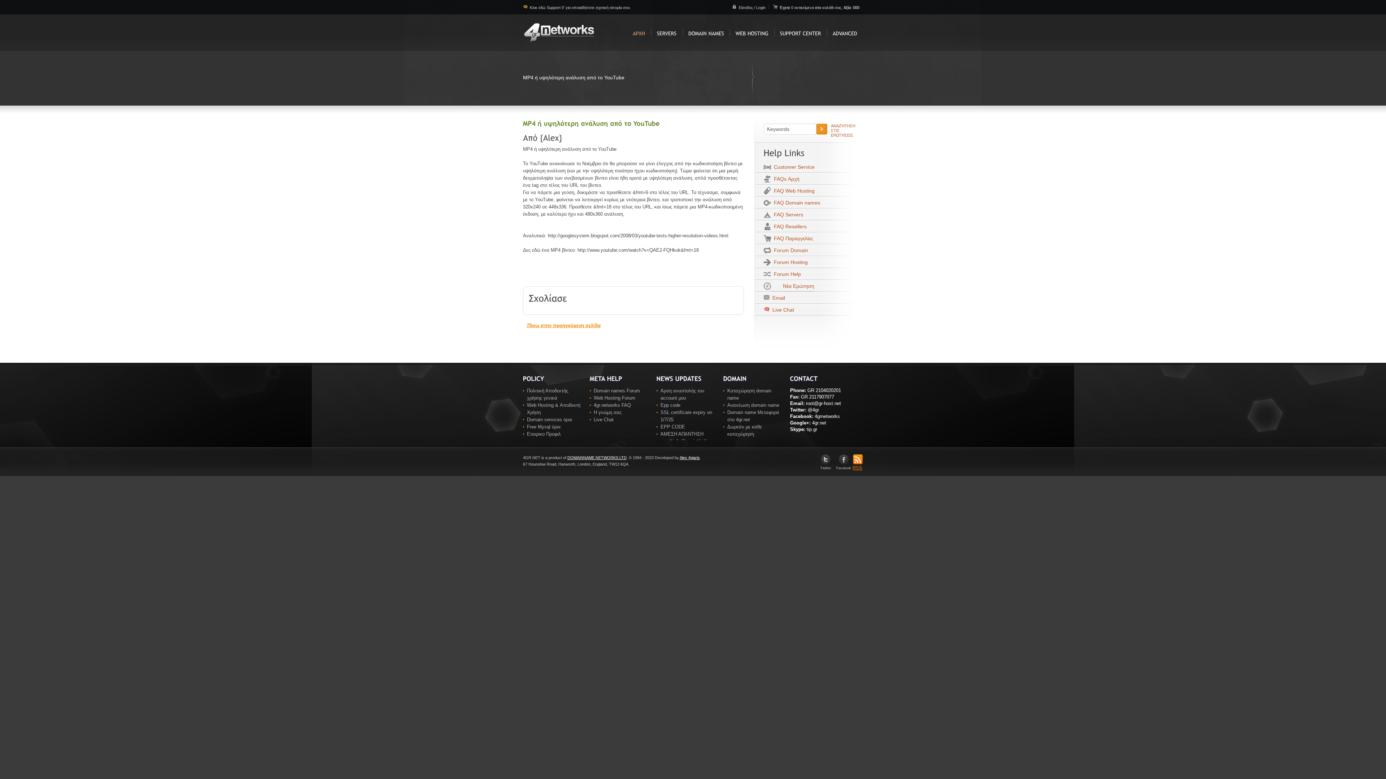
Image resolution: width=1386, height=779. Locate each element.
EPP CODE (673, 427)
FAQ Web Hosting (793, 191)
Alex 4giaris (690, 457)
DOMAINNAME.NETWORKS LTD (597, 457)
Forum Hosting (789, 262)
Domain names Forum (617, 390)
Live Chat (782, 310)
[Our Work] (667, 32)
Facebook (843, 468)
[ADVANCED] (845, 32)
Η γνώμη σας (608, 412)
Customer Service (793, 167)
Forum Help (786, 274)
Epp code (670, 405)
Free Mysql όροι (544, 427)
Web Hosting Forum (614, 398)
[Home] (639, 32)
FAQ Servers (787, 214)
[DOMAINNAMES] (706, 32)
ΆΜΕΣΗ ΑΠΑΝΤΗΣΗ (682, 434)
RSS (857, 468)
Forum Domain (789, 250)
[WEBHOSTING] (752, 32)
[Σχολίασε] (548, 297)
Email (777, 298)
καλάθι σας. (832, 7)
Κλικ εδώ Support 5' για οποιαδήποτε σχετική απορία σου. (580, 7)
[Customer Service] (800, 32)
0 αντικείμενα (803, 7)
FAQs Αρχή (785, 179)
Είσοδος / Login (752, 7)
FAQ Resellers (789, 226)
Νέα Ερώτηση (797, 286)
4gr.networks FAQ (612, 405)
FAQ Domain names (795, 203)
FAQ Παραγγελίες (792, 238)
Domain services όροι (549, 419)
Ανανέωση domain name (753, 405)
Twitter (825, 468)
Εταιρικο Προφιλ (544, 434)
